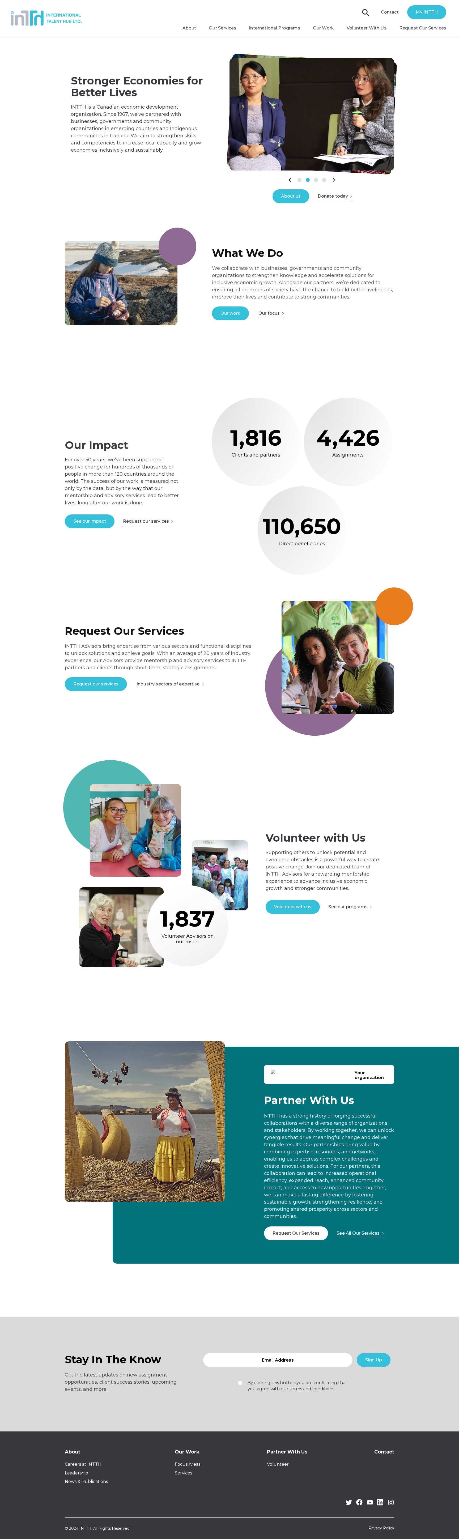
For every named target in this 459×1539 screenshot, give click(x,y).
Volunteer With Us (366, 28)
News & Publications (86, 1481)
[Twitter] (349, 1503)
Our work (230, 313)
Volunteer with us (292, 906)
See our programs (348, 906)
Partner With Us (287, 1452)
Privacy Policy (381, 1528)
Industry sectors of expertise (168, 684)
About (189, 28)
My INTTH (427, 12)
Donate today (333, 196)
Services (183, 1473)
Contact (390, 12)
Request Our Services (422, 28)
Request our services (146, 521)
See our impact (89, 521)
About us (291, 196)
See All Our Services (358, 1233)
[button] (290, 180)
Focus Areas (187, 1464)
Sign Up (373, 1359)
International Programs (274, 28)
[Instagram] (391, 1504)
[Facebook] (359, 1504)
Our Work (323, 28)
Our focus (269, 313)
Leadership (76, 1473)
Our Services (222, 28)
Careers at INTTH (83, 1464)
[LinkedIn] (380, 1504)
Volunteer (278, 1464)
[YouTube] (370, 1503)
